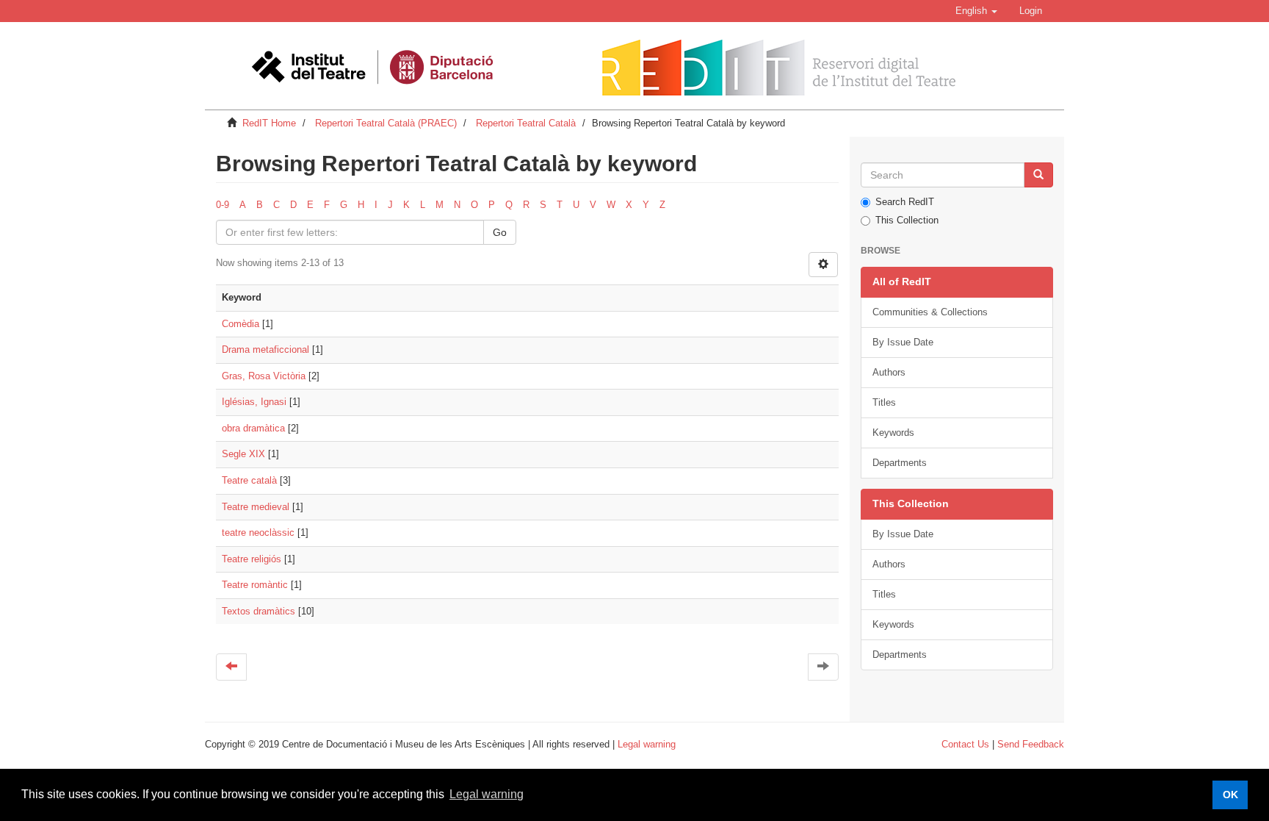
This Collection (907, 220)
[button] (976, 11)
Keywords (893, 432)
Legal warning (647, 744)
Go (500, 232)
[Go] (1038, 174)
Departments (899, 462)
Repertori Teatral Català (526, 123)
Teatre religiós (251, 558)
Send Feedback (1030, 744)
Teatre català (249, 480)
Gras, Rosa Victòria (264, 375)
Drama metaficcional (265, 349)
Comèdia (240, 323)
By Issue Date (902, 342)
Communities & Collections (930, 312)
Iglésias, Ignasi (254, 401)
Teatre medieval (255, 506)
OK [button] (1230, 794)
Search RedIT (904, 201)
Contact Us (965, 744)
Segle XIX (243, 453)
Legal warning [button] (486, 794)
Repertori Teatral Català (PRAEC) (386, 123)
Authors (888, 372)
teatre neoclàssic (258, 532)
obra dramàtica (253, 428)
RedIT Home (269, 123)
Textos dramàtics (258, 611)
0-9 (222, 204)
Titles (884, 402)
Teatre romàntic (255, 584)
